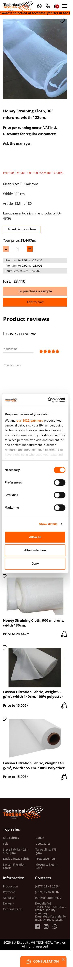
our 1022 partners (29, 420)
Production (10, 886)
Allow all (35, 537)
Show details (48, 524)
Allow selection (35, 550)
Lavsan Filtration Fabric (14, 866)
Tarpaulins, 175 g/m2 (46, 851)
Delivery (8, 903)
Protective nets (45, 858)
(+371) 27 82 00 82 (47, 892)
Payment (9, 892)
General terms (13, 909)
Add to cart (35, 302)
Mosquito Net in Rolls (46, 866)
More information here (22, 229)
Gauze (39, 838)
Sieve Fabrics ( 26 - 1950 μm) (15, 851)
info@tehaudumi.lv (48, 897)
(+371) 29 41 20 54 (47, 886)
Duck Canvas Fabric (16, 858)
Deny (35, 563)
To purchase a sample (35, 291)
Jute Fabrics (11, 838)
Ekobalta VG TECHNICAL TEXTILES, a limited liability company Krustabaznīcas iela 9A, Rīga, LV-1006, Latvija (51, 911)
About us (9, 897)
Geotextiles (42, 843)
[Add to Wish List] (62, 20)
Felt (5, 843)
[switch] (59, 482)
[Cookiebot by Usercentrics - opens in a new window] (49, 400)
